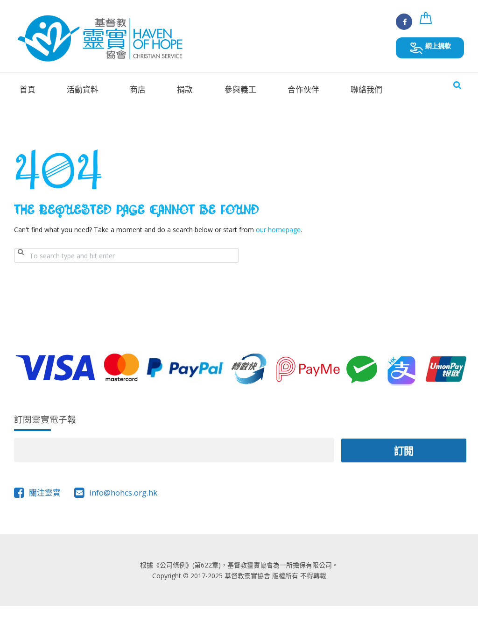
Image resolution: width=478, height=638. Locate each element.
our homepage (278, 229)
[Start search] (20, 255)
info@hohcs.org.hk (123, 492)
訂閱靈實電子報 (45, 419)
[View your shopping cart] (427, 23)
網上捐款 (437, 45)
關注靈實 (45, 492)
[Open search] (457, 84)
